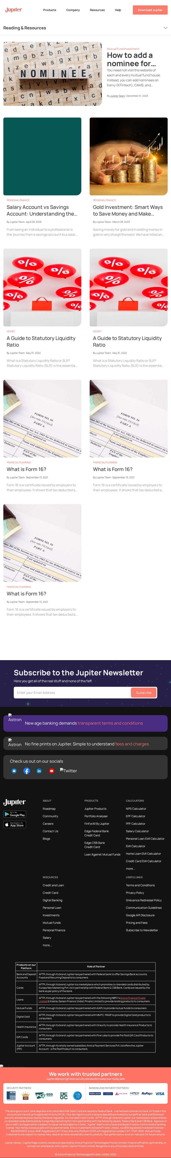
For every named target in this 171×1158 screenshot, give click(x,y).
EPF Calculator (135, 816)
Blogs (46, 839)
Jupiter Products (95, 809)
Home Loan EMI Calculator (143, 853)
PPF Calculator (135, 824)
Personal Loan (52, 908)
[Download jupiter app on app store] (14, 824)
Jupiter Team (117, 96)
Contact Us (50, 831)
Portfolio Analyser (96, 816)
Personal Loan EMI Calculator (145, 839)
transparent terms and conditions (110, 723)
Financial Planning (19, 462)
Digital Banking (52, 900)
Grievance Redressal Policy (144, 900)
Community (50, 816)
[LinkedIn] (39, 770)
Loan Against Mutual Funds (102, 854)
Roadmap (49, 809)
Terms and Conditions (140, 885)
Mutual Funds (52, 923)
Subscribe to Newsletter (142, 930)
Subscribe (143, 692)
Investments (51, 915)
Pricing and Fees (136, 923)
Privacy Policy (135, 893)
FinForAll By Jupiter (96, 824)
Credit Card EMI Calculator (143, 861)
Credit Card (50, 893)
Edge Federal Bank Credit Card (96, 833)
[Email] (15, 770)
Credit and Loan (53, 885)
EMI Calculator (135, 846)
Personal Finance (18, 200)
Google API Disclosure (140, 915)
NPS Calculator (136, 809)
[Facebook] (27, 771)
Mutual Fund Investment (123, 49)
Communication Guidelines (144, 908)
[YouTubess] (52, 770)
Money (11, 331)
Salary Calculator (137, 831)
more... (130, 868)
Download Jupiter (150, 10)
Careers (48, 824)
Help (118, 10)
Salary (47, 938)
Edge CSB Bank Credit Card (94, 845)
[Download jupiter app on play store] (14, 814)
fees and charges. (132, 744)
